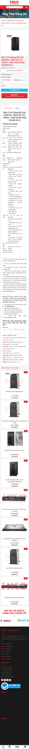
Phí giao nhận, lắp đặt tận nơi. (8, 676)
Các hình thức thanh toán (7, 666)
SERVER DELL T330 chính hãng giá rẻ (14, 391)
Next (28, 620)
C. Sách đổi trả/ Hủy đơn (6, 670)
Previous (1, 620)
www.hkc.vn (21, 357)
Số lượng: (3, 85)
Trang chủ (3, 20)
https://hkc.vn (9, 656)
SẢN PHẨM (9, 20)
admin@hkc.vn (9, 357)
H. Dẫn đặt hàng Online (6, 668)
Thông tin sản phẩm (8, 108)
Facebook (25, 748)
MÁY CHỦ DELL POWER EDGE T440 (14, 568)
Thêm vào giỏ (15, 90)
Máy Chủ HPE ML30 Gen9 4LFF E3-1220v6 (14, 450)
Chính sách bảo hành (6, 672)
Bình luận (17, 108)
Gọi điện (3, 748)
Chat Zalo (17, 748)
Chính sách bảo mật (6, 674)
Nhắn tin (10, 748)
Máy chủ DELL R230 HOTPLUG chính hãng (14, 597)
